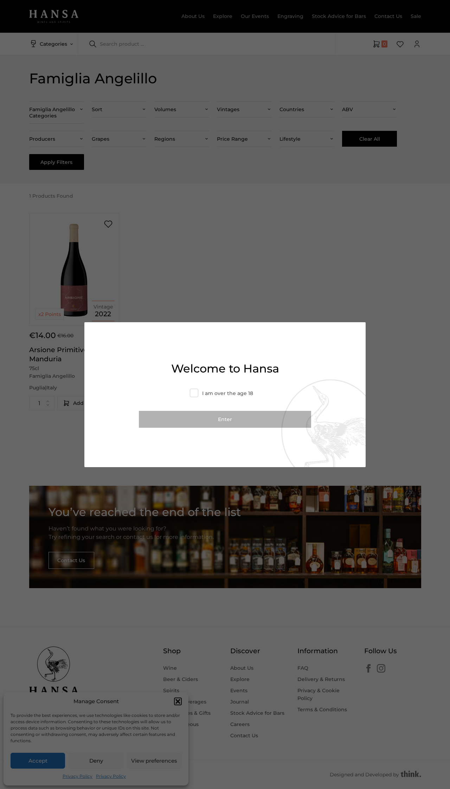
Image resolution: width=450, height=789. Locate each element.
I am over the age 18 (227, 393)
